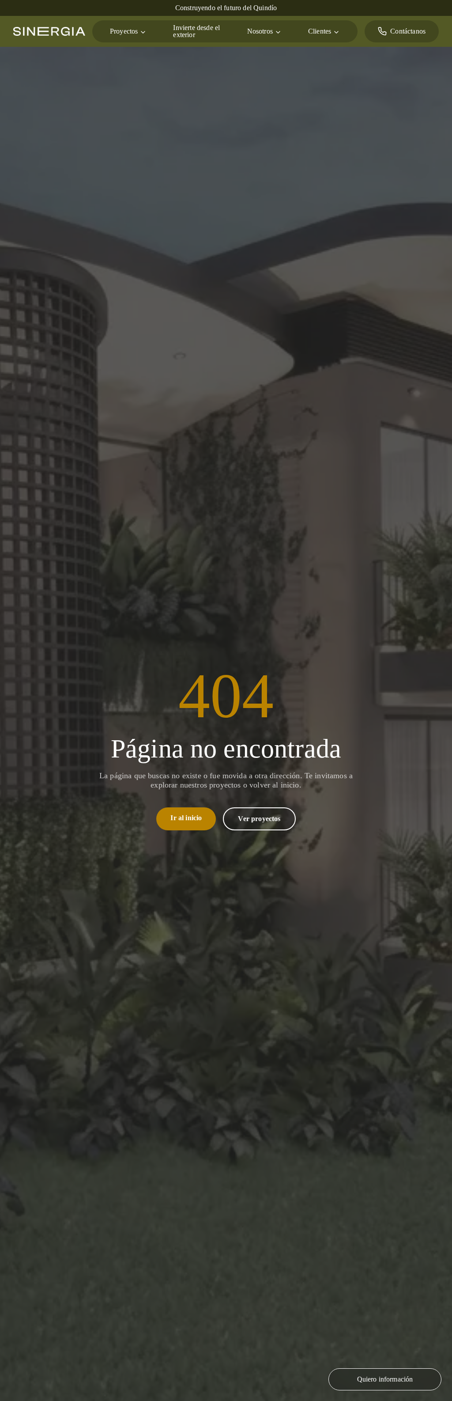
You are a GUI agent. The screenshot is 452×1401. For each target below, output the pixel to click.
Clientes (311, 31)
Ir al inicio (185, 818)
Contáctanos (405, 31)
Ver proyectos (259, 818)
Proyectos (126, 31)
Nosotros (248, 31)
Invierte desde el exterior (191, 31)
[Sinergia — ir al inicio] (49, 31)
